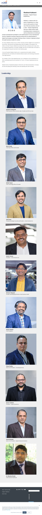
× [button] (39, 505)
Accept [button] (25, 512)
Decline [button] (29, 512)
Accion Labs (4, 493)
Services (6, 489)
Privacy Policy (8, 509)
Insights (3, 491)
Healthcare (7, 491)
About (3, 489)
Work (9, 489)
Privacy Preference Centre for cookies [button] (16, 512)
